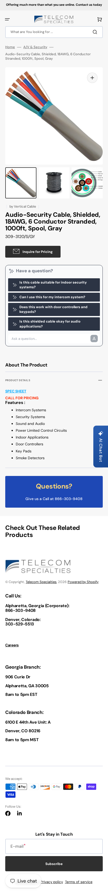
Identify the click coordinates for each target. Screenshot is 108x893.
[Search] (96, 32)
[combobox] (54, 32)
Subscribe (54, 864)
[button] (7, 19)
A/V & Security (35, 47)
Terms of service (79, 882)
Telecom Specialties (41, 582)
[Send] (94, 338)
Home (10, 47)
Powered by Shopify (83, 582)
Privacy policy (51, 882)
